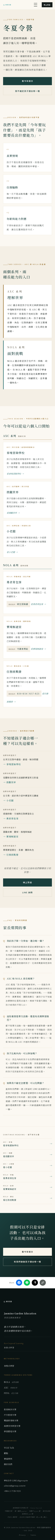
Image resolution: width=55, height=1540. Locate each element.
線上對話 (47, 5)
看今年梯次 (27, 81)
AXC (10, 1387)
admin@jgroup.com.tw (15, 1485)
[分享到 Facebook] (19, 1283)
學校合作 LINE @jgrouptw (16, 1480)
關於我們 (8, 1464)
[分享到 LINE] (27, 1283)
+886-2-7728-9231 (12, 1491)
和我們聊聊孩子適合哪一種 (27, 1261)
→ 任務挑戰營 (10, 854)
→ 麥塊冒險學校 (12, 764)
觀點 (6, 1453)
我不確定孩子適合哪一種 (27, 91)
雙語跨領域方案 (11, 1420)
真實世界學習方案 (12, 1426)
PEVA (11, 1393)
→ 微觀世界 (9, 782)
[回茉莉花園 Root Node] (9, 1304)
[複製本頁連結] (43, 1283)
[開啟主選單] (35, 5)
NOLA (11, 1382)
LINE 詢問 (27, 892)
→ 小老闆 (8, 800)
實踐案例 (8, 1458)
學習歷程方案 (10, 1431)
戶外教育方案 (10, 1414)
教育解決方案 (10, 1409)
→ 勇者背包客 (10, 818)
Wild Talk (9, 1447)
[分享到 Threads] (35, 1283)
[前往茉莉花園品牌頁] (7, 5)
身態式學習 (9, 1365)
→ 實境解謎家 (10, 836)
